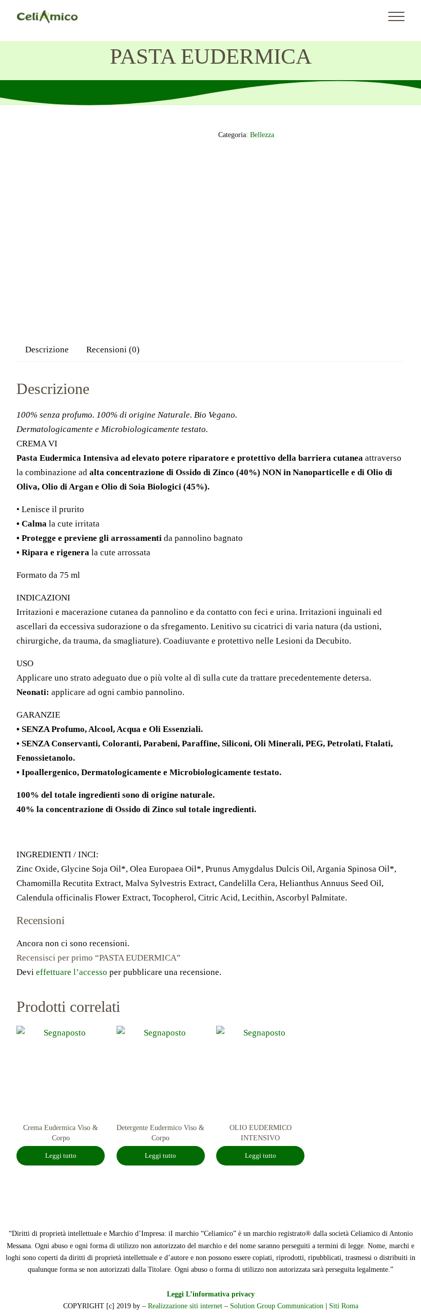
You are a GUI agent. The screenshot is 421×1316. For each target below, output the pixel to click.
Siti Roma (343, 1306)
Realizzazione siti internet (185, 1306)
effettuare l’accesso (71, 972)
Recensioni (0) (113, 349)
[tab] (47, 349)
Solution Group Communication (276, 1306)
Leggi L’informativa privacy (211, 1294)
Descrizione (47, 349)
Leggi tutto (60, 1155)
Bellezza (262, 134)
